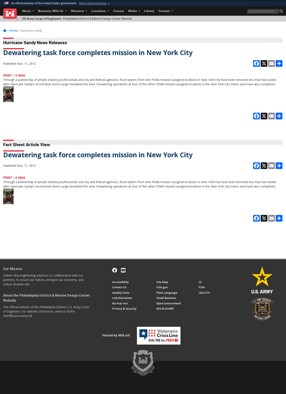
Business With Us (51, 11)
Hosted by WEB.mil (116, 335)
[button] (95, 3)
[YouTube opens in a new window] (123, 270)
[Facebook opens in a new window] (114, 270)
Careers (118, 11)
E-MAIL (20, 75)
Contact (164, 11)
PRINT (7, 75)
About (27, 11)
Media (133, 11)
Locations (99, 11)
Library (149, 11)
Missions (78, 11)
